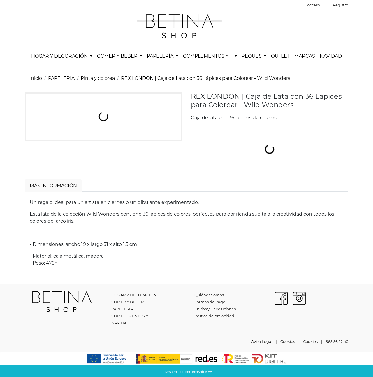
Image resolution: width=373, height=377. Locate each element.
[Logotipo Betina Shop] (179, 25)
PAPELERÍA (61, 78)
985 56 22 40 (337, 341)
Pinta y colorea (98, 78)
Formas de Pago (209, 302)
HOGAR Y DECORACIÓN (133, 295)
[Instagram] (299, 298)
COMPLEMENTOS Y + (131, 315)
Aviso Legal (261, 341)
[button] (62, 56)
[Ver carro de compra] (346, 26)
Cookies (287, 341)
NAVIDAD (120, 322)
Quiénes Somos (209, 295)
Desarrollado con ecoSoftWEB (188, 372)
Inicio (35, 78)
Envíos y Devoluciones (215, 308)
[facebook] (281, 298)
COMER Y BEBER (127, 302)
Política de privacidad (214, 315)
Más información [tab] (53, 185)
